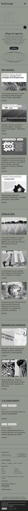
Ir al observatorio (10, 400)
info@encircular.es (6, 489)
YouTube (20, 463)
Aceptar (4, 508)
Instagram (9, 463)
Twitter (15, 463)
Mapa (2, 469)
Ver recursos (7, 69)
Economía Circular (18, 473)
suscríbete (22, 455)
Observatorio (17, 471)
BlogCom (3, 473)
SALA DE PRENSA (6, 460)
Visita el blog (8, 213)
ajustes (11, 506)
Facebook (3, 463)
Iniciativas (16, 469)
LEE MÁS (4, 100)
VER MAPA (14, 48)
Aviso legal (3, 476)
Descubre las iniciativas (13, 324)
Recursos (3, 471)
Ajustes (10, 508)
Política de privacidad (13, 476)
